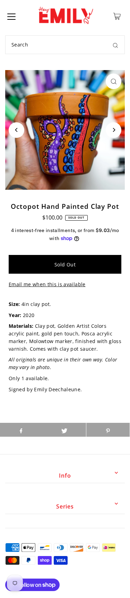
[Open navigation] (11, 16)
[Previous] (16, 130)
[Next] (113, 130)
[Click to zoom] (113, 81)
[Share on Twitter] (64, 430)
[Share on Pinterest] (108, 430)
